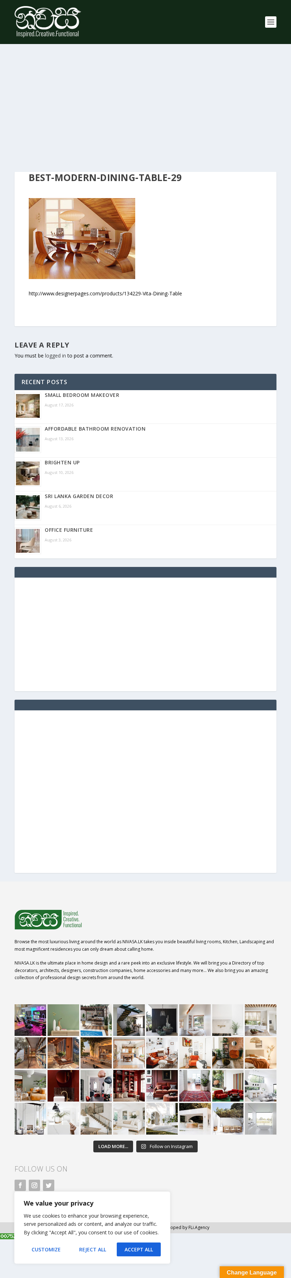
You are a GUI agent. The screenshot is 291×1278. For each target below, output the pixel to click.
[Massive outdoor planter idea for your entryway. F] (162, 1020)
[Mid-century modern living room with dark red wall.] (162, 1086)
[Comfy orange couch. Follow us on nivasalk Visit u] (30, 1086)
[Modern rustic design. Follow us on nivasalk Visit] (96, 1119)
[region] (92, 1227)
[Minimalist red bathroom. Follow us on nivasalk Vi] (63, 1086)
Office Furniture (69, 529)
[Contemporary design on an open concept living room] (260, 1086)
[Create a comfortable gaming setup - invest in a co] (30, 1020)
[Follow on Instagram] (34, 1185)
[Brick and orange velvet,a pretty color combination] (228, 1053)
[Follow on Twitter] (48, 1185)
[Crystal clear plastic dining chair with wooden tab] (63, 1053)
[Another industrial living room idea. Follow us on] (162, 1053)
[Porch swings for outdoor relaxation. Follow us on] (30, 1119)
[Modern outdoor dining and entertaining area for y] (228, 1119)
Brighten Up (62, 462)
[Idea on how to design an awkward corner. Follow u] (195, 1053)
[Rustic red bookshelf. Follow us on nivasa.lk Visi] (129, 1086)
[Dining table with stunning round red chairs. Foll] (96, 1086)
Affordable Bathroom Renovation (95, 428)
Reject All (92, 1249)
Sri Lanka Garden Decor (79, 496)
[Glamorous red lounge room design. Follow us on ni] (228, 1086)
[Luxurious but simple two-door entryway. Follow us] (162, 1119)
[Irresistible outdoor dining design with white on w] (195, 1119)
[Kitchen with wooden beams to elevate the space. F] (260, 1020)
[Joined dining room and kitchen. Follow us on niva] (129, 1053)
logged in (55, 355)
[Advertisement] (145, 108)
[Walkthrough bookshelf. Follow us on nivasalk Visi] (30, 1053)
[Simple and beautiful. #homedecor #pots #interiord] (63, 1020)
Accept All (139, 1249)
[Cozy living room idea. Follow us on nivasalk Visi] (129, 1119)
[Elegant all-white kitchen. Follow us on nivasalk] (63, 1119)
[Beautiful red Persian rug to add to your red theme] (195, 1086)
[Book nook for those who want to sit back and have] (195, 1020)
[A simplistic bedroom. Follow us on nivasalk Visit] (260, 1053)
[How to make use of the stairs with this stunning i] (129, 1020)
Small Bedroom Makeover (82, 395)
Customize (46, 1249)
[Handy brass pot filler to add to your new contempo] (228, 1020)
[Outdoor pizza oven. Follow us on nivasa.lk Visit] (96, 1020)
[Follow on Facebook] (20, 1185)
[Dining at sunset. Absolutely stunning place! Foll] (96, 1053)
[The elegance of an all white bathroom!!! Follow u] (260, 1119)
